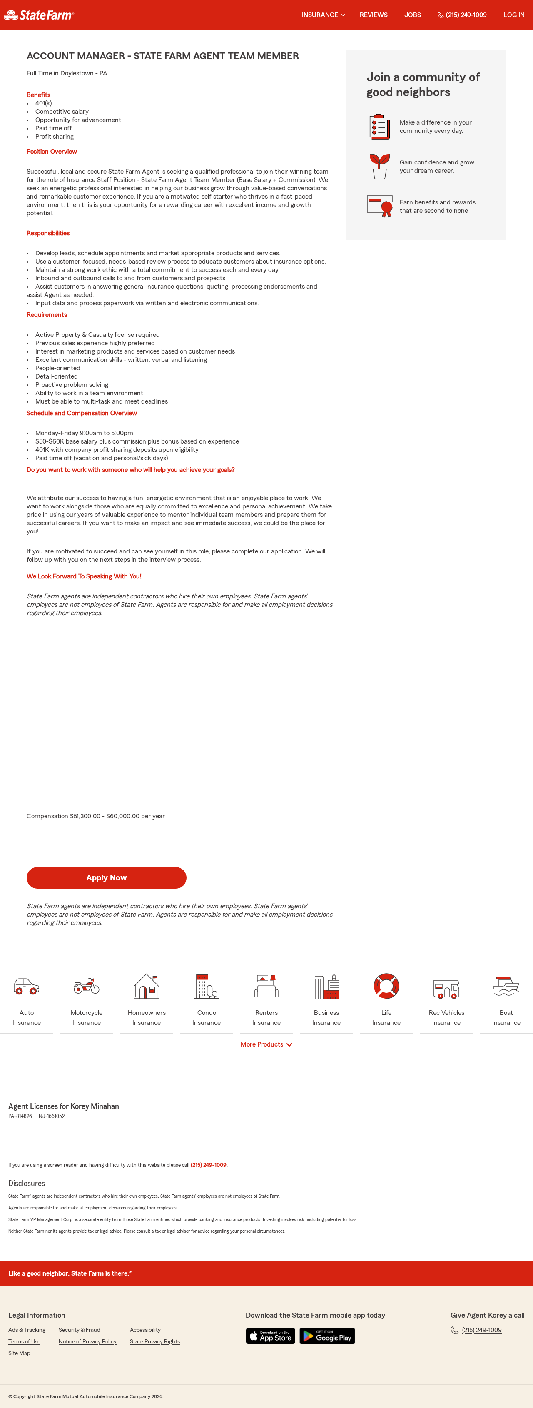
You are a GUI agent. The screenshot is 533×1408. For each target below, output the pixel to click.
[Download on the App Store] (271, 1336)
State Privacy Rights (155, 1342)
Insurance (320, 15)
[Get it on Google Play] (327, 1336)
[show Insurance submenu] (341, 15)
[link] (39, 15)
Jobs (412, 15)
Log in (514, 15)
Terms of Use (24, 1342)
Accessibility (145, 1330)
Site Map (19, 1353)
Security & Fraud (79, 1330)
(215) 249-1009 (466, 15)
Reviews (374, 15)
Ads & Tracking (26, 1330)
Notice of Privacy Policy (88, 1342)
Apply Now (106, 878)
